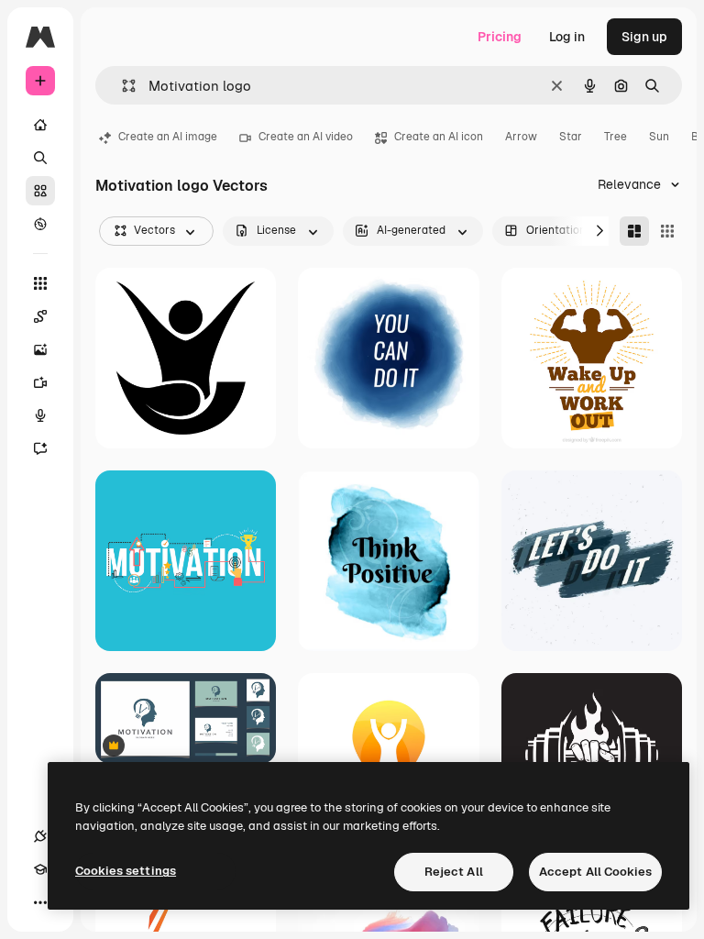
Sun (659, 136)
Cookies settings (125, 870)
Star (570, 136)
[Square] (667, 231)
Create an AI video (305, 136)
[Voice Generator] (40, 415)
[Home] (40, 124)
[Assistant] (40, 448)
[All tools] (40, 283)
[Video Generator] (40, 382)
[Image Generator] (40, 349)
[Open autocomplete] (121, 86)
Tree (615, 136)
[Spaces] (40, 316)
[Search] (40, 157)
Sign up (644, 36)
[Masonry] (634, 231)
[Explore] (40, 223)
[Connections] (40, 836)
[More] (40, 902)
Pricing (500, 36)
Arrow (521, 136)
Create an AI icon (438, 136)
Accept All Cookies (595, 871)
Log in (567, 36)
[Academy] (40, 869)
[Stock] (40, 190)
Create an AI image (167, 136)
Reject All (453, 871)
